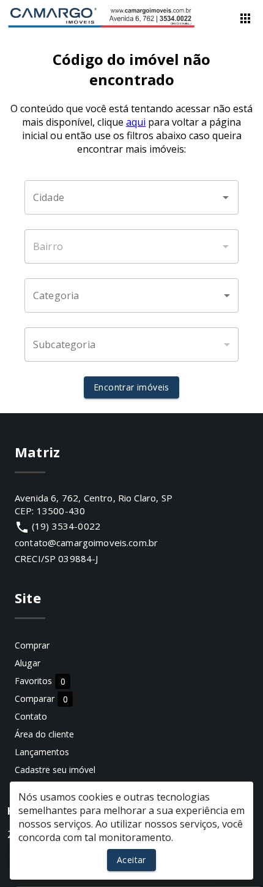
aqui (136, 122)
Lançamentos (42, 752)
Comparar (41, 699)
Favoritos (40, 681)
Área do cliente (44, 734)
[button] (131, 295)
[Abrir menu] (245, 18)
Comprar (32, 645)
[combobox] (131, 197)
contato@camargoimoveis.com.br (86, 542)
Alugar (27, 663)
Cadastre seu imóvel (55, 769)
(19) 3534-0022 (66, 526)
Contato (31, 716)
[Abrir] (225, 197)
